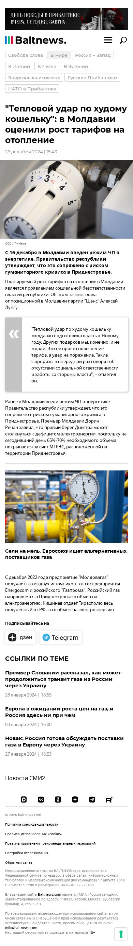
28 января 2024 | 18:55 (28, 695)
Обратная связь (18, 862)
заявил (76, 294)
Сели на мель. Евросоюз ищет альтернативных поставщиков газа (66, 554)
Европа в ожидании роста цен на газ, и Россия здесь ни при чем (59, 711)
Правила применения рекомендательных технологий (50, 843)
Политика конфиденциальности (31, 824)
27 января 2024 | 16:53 (28, 754)
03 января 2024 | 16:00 (28, 724)
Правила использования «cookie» (33, 834)
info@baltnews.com (21, 927)
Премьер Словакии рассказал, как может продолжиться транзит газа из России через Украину (63, 679)
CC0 (8, 243)
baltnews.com (49, 894)
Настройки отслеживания (26, 853)
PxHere (20, 243)
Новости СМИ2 (25, 778)
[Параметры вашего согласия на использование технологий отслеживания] (121, 934)
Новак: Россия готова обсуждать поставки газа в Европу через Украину (64, 741)
